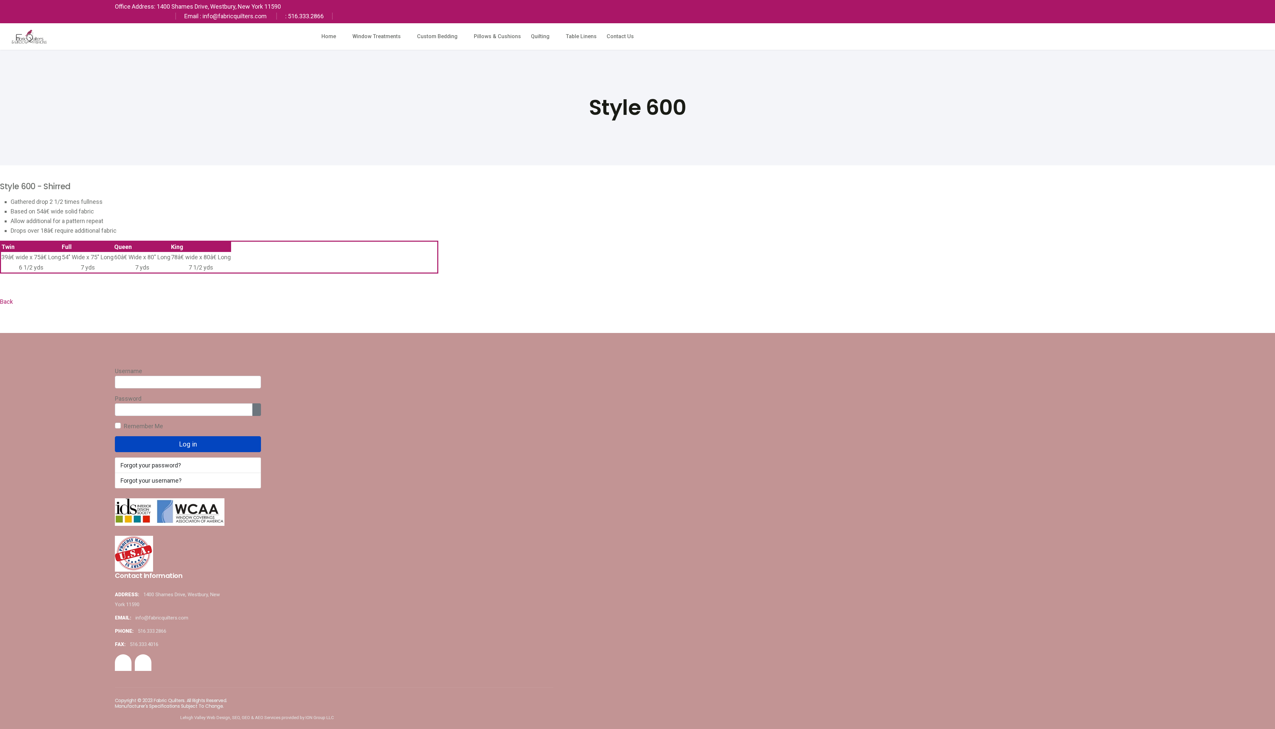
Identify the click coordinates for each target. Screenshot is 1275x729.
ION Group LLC (319, 717)
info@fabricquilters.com (161, 618)
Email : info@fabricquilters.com (225, 16)
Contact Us (620, 36)
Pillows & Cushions (497, 36)
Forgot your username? (151, 480)
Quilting (540, 36)
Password (128, 398)
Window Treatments (376, 36)
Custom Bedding (437, 36)
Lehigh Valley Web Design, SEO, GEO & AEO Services (230, 717)
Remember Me (143, 426)
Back (6, 301)
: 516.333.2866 (304, 16)
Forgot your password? (151, 465)
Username (128, 370)
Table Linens (581, 36)
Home (328, 36)
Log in (188, 444)
